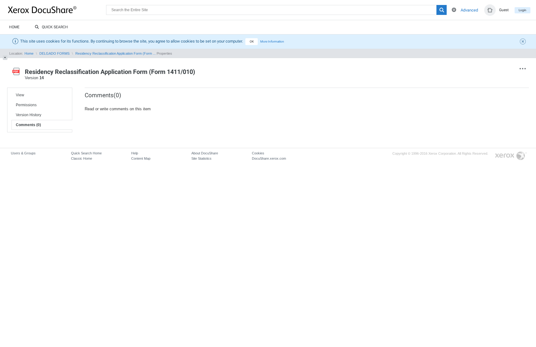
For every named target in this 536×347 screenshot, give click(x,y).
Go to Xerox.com (511, 156)
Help (134, 153)
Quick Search (55, 27)
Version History (28, 115)
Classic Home (81, 158)
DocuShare (57, 10)
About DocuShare (204, 153)
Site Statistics (201, 158)
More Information (272, 41)
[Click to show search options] (454, 9)
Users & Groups (23, 153)
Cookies (258, 153)
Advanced (469, 10)
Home (14, 27)
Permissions (26, 105)
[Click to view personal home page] (490, 10)
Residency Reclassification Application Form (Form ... (115, 53)
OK (252, 41)
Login (522, 10)
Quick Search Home (86, 153)
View (20, 95)
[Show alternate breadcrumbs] (5, 57)
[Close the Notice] (523, 42)
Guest (504, 10)
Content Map (140, 158)
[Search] (441, 10)
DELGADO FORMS (54, 53)
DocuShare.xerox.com (269, 158)
